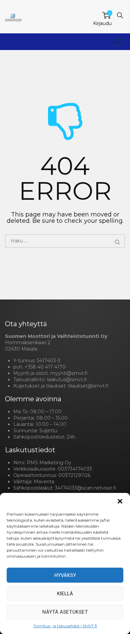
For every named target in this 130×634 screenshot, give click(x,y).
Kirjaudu (102, 23)
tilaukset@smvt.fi (88, 386)
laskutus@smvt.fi (67, 380)
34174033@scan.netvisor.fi (85, 488)
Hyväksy (65, 575)
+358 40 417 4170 (45, 367)
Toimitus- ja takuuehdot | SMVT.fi (65, 625)
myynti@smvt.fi (69, 373)
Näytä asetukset (65, 612)
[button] (120, 501)
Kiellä (65, 593)
